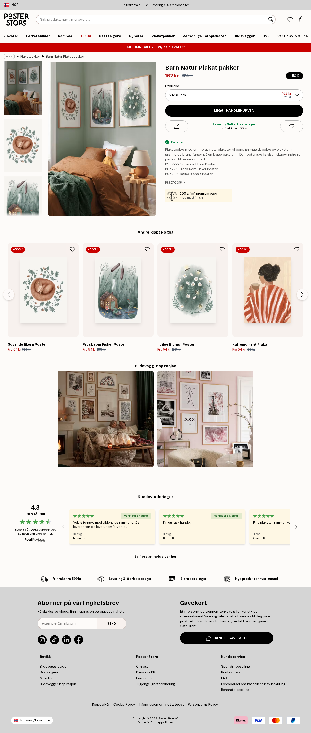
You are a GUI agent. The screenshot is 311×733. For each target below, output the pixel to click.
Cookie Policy (124, 704)
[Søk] (271, 19)
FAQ (224, 678)
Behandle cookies (235, 689)
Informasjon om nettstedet (161, 704)
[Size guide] (176, 126)
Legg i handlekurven (234, 111)
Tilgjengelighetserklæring (155, 684)
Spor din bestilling (235, 666)
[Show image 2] (23, 145)
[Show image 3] (23, 202)
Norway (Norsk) (32, 720)
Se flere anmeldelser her (155, 556)
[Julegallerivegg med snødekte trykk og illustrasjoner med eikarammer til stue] (106, 419)
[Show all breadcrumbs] (9, 56)
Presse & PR (145, 672)
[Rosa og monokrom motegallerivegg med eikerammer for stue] (205, 419)
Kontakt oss (230, 672)
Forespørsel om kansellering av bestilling (253, 684)
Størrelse (172, 86)
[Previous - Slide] (9, 294)
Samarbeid (145, 678)
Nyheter (46, 678)
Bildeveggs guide (53, 666)
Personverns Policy (203, 704)
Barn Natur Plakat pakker (65, 57)
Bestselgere (49, 672)
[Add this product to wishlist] (291, 126)
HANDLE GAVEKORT (230, 638)
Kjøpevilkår (101, 704)
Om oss (142, 666)
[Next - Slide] (302, 294)
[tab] (289, 19)
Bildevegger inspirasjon (58, 684)
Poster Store (166, 718)
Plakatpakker (30, 57)
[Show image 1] (23, 88)
